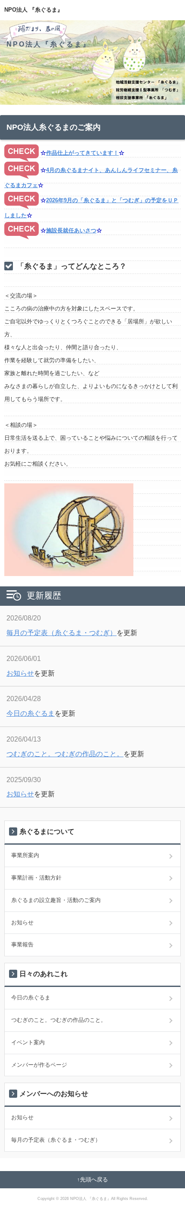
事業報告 (22, 944)
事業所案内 (25, 855)
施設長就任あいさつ (71, 230)
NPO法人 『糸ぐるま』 (33, 9)
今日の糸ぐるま (30, 713)
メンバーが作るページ (39, 1065)
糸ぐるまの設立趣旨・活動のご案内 (56, 900)
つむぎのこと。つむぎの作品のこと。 (64, 754)
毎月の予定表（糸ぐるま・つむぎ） (61, 632)
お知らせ (20, 673)
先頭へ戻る (94, 1179)
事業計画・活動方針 (36, 877)
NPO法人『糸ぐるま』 (48, 44)
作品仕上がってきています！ (82, 153)
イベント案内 (28, 1042)
